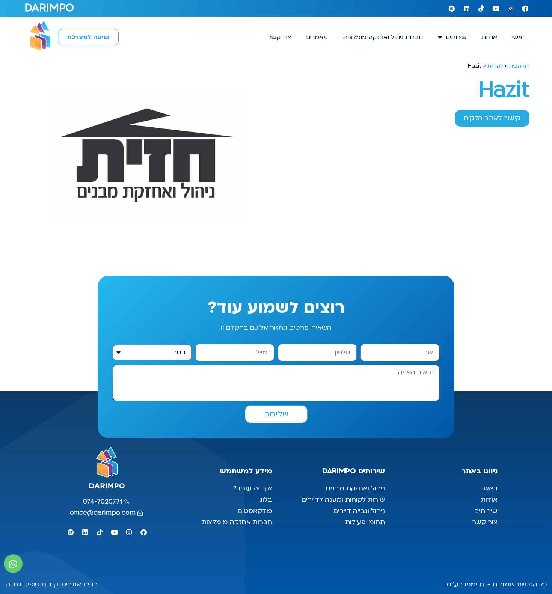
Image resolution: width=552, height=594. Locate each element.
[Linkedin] (466, 8)
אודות (489, 37)
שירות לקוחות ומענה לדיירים (343, 499)
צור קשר (279, 37)
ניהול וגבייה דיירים (359, 511)
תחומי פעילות (365, 522)
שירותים (456, 37)
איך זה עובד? (252, 488)
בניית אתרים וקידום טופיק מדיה (52, 584)
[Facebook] (525, 8)
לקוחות (495, 65)
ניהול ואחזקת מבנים (355, 488)
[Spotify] (451, 8)
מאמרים (317, 37)
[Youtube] (495, 8)
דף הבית (519, 65)
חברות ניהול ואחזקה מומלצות (383, 37)
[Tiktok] (481, 8)
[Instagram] (510, 8)
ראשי (519, 37)
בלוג (265, 499)
